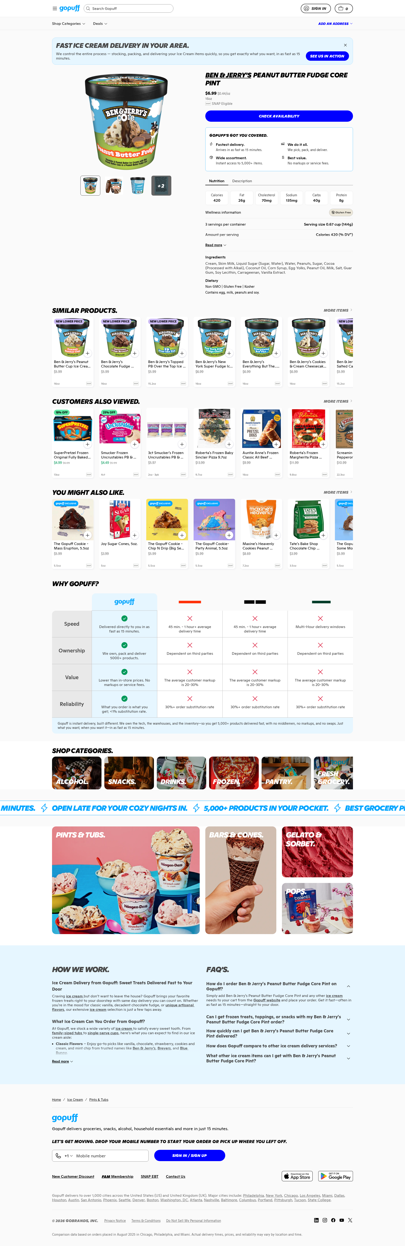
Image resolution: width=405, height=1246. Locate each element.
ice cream (334, 995)
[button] (344, 8)
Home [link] (56, 1100)
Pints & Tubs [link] (98, 1100)
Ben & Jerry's (228, 75)
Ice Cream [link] (75, 1100)
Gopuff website (266, 1000)
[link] (70, 8)
